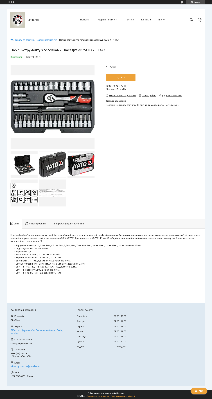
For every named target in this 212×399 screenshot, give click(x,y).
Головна (84, 19)
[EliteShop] (17, 20)
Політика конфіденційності (123, 396)
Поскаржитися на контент (98, 396)
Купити (121, 77)
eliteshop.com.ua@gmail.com (25, 366)
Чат (201, 391)
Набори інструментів (46, 40)
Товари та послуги (105, 19)
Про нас (130, 19)
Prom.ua (120, 393)
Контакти (146, 19)
